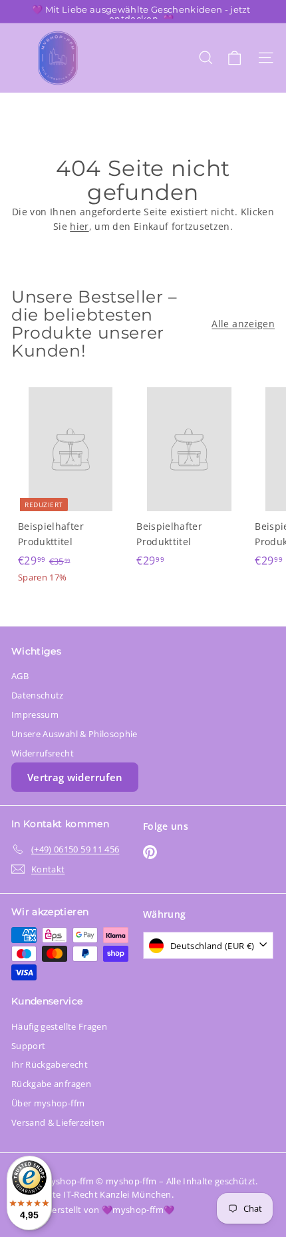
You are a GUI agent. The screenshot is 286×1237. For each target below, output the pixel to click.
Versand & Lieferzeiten (58, 1122)
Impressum (35, 714)
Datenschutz (37, 695)
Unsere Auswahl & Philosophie (74, 734)
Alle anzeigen (243, 323)
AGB (20, 676)
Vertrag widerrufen (74, 777)
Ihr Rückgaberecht (49, 1064)
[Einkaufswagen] (234, 57)
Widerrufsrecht (42, 753)
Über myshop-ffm (47, 1103)
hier (79, 226)
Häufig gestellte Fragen (59, 1026)
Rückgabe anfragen (51, 1084)
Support (28, 1046)
